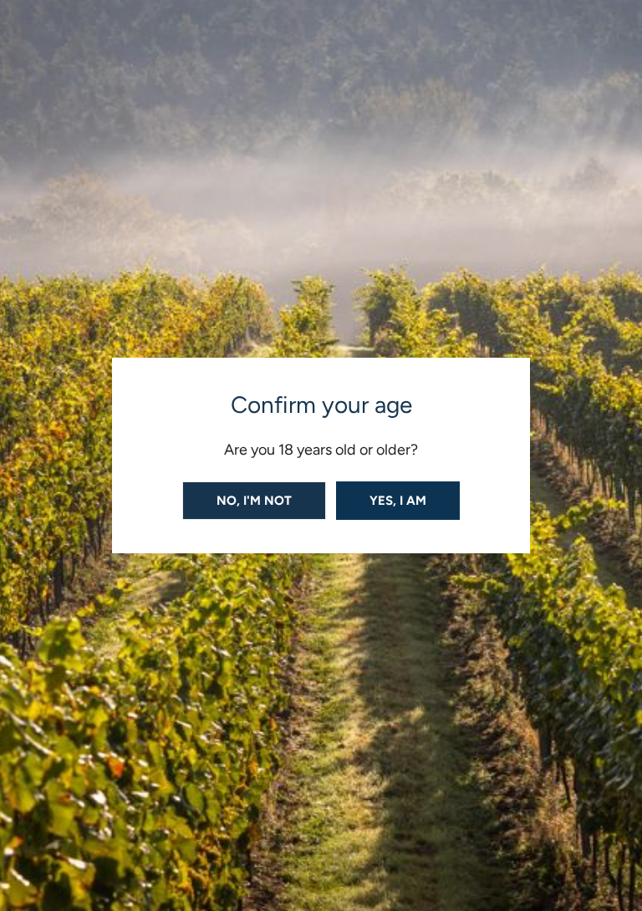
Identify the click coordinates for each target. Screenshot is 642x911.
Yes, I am (397, 500)
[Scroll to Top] (612, 822)
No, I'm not (254, 500)
